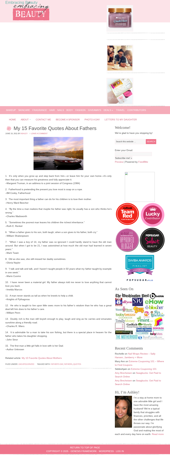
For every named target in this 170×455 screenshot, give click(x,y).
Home (12, 119)
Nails (60, 110)
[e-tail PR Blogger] (127, 251)
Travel (120, 110)
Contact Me (43, 119)
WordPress (106, 451)
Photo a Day (92, 119)
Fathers (68, 364)
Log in (120, 451)
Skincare (24, 110)
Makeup (11, 110)
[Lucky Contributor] (152, 226)
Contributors (136, 110)
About (24, 120)
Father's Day (57, 364)
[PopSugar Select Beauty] (152, 251)
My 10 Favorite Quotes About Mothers (42, 358)
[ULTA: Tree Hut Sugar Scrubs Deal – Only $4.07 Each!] (120, 30)
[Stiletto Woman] (139, 276)
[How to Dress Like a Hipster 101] (120, 70)
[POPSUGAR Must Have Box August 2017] (120, 103)
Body (69, 110)
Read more (158, 434)
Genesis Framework (84, 451)
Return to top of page (85, 447)
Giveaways (94, 110)
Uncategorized (26, 364)
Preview (119, 162)
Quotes (77, 364)
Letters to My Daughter (121, 119)
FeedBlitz (143, 162)
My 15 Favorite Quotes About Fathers (55, 128)
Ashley (24, 133)
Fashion (80, 110)
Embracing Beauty (21, 2)
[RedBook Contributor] (127, 226)
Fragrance (39, 110)
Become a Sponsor (68, 119)
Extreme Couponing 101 (144, 369)
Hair (52, 110)
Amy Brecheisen (123, 373)
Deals (108, 110)
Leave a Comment (39, 133)
